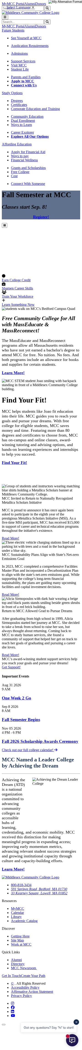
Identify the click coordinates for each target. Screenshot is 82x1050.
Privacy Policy (21, 996)
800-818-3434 (21, 885)
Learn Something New (18, 305)
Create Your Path (33, 976)
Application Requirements (30, 46)
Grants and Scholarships (28, 168)
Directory (18, 964)
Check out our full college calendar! (28, 750)
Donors (40, 4)
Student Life (20, 69)
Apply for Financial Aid (28, 152)
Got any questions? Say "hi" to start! (49, 1027)
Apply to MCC (22, 81)
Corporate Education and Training (35, 109)
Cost (14, 176)
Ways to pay (20, 156)
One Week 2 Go (16, 698)
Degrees (17, 101)
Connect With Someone (28, 184)
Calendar (17, 913)
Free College (20, 172)
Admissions (19, 53)
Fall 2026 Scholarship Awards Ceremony (40, 741)
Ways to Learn (21, 125)
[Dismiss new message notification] (76, 1022)
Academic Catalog (24, 921)
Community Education (27, 116)
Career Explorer (22, 132)
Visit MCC (19, 65)
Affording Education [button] (17, 144)
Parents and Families (26, 77)
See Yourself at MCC (26, 38)
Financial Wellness (24, 160)
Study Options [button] (12, 93)
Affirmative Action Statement (32, 992)
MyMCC (17, 908)
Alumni (29, 4)
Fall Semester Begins (21, 719)
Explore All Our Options (30, 136)
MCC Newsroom (24, 968)
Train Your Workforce (17, 296)
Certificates (19, 105)
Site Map (17, 940)
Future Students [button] (13, 30)
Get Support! (11, 667)
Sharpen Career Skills (17, 288)
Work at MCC (21, 944)
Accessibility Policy (25, 987)
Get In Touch (11, 976)
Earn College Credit (16, 280)
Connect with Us (24, 85)
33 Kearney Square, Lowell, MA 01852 (39, 893)
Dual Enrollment (23, 121)
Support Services (23, 61)
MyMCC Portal (13, 4)
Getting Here (20, 936)
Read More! (10, 538)
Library (16, 917)
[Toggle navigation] (5, 17)
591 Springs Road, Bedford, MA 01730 (39, 889)
